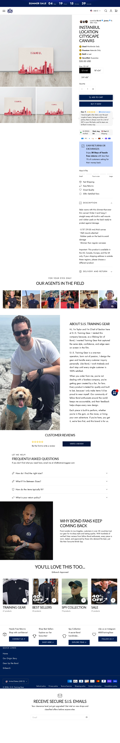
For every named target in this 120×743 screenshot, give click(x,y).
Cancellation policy (111, 686)
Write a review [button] (77, 444)
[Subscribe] (86, 717)
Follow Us (107, 639)
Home (5, 653)
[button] (4, 11)
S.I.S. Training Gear (17, 687)
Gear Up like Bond (10, 663)
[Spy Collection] (75, 591)
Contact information (94, 686)
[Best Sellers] (45, 591)
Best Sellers (42, 607)
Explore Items (78, 642)
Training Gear (14, 607)
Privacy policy (53, 686)
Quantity (82, 84)
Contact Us (17, 639)
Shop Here (47, 642)
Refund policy (41, 686)
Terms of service (66, 686)
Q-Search (7, 668)
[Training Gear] (16, 591)
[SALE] (104, 591)
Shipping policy (80, 686)
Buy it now (96, 104)
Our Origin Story (10, 658)
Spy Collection (74, 607)
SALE (94, 607)
